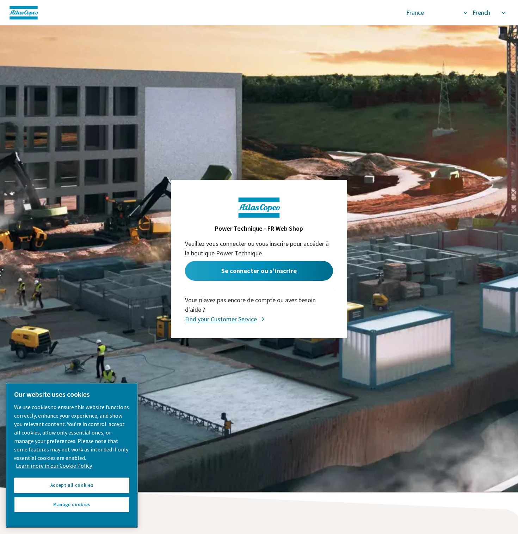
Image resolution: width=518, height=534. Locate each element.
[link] (203, 13)
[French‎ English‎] (488, 12)
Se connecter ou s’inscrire (259, 271)
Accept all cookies (71, 485)
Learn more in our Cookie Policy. (54, 465)
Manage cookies (71, 505)
